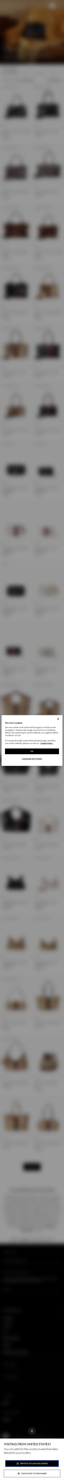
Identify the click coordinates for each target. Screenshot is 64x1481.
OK (32, 751)
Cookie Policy (46, 743)
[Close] (32, 1431)
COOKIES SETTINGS (32, 759)
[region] (32, 740)
